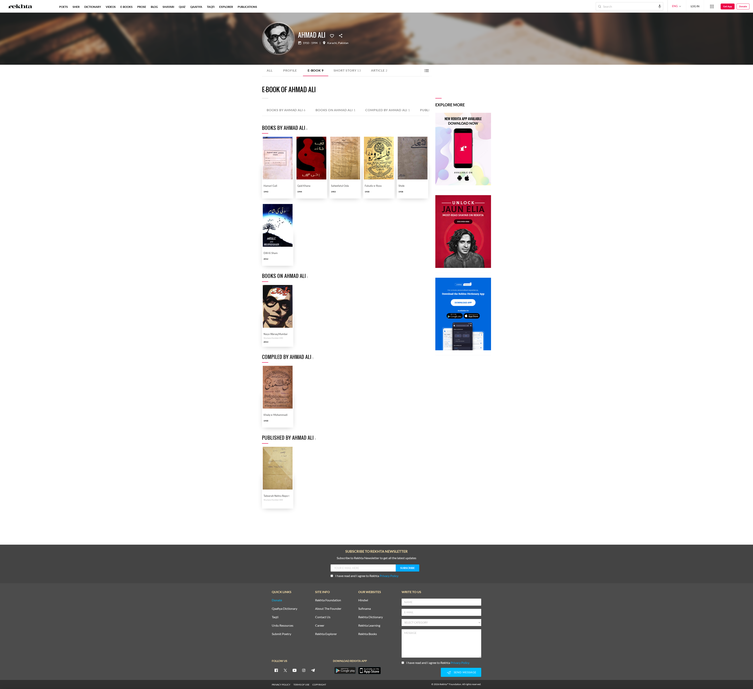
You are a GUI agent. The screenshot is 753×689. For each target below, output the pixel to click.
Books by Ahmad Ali (286, 110)
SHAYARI (168, 6)
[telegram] (313, 670)
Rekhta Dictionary (370, 617)
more (266, 6)
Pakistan (343, 43)
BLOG (154, 6)
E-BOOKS (126, 6)
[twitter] (285, 670)
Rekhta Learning (369, 625)
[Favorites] (332, 35)
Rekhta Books (367, 634)
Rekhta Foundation (328, 600)
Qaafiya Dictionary (284, 608)
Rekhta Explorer (326, 634)
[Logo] (20, 7)
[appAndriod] (345, 670)
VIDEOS (111, 6)
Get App (727, 6)
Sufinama (364, 608)
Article (379, 70)
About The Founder (328, 608)
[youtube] (294, 670)
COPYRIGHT (319, 684)
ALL (269, 70)
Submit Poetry (281, 634)
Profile (290, 70)
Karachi (332, 43)
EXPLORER (226, 6)
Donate (743, 6)
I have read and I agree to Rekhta (366, 576)
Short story (347, 70)
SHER (76, 6)
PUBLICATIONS (247, 6)
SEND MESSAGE (465, 672)
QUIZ (182, 6)
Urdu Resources (282, 625)
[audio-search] (659, 6)
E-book (316, 70)
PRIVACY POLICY (281, 684)
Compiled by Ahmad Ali (387, 110)
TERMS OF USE (301, 684)
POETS (63, 6)
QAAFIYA (196, 6)
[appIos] (369, 670)
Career (319, 625)
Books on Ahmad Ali (335, 110)
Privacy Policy (389, 576)
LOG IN (695, 6)
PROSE (141, 6)
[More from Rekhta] (711, 6)
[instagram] (304, 670)
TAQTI (211, 6)
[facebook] (276, 670)
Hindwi (363, 600)
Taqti (275, 617)
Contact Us (322, 617)
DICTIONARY (92, 6)
